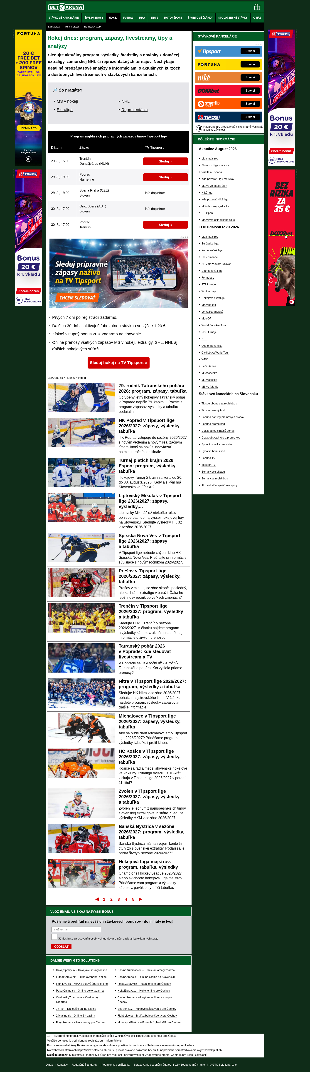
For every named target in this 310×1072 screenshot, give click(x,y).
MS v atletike (209, 373)
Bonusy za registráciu (215, 478)
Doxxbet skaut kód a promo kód (221, 437)
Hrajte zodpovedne (148, 1035)
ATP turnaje (209, 284)
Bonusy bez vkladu (213, 471)
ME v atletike (209, 379)
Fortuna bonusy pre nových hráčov (223, 417)
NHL (125, 101)
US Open (207, 213)
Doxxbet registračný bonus (218, 430)
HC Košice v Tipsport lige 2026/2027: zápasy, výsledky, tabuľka (150, 757)
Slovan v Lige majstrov (215, 165)
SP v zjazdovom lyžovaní (217, 264)
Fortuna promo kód (213, 424)
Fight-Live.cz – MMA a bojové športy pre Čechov (147, 1015)
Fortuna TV (208, 458)
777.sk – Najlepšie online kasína (76, 1008)
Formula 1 (208, 277)
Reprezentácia (92, 26)
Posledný (141, 899)
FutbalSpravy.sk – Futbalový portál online (81, 977)
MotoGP (207, 318)
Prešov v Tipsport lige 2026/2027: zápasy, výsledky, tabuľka (150, 576)
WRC (205, 359)
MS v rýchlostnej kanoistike (218, 220)
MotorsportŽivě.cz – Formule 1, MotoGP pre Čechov (149, 1022)
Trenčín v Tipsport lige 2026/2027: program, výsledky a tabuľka (151, 611)
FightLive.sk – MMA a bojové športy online (82, 983)
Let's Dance (209, 366)
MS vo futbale (210, 386)
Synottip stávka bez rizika (217, 444)
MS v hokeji (72, 26)
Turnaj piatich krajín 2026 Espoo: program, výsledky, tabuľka (148, 466)
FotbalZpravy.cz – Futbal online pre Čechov (144, 983)
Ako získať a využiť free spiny (220, 485)
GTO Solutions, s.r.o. (224, 1064)
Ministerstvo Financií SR (84, 1055)
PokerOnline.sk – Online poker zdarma (80, 990)
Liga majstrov (210, 158)
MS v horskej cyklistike (215, 206)
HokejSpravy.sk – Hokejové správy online (81, 970)
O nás (49, 1064)
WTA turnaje (209, 291)
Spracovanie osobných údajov (152, 1064)
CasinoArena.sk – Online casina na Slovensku (146, 977)
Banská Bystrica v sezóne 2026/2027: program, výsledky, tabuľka (151, 832)
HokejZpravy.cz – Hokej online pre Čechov (144, 990)
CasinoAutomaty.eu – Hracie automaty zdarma (146, 970)
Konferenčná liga (212, 250)
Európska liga (210, 243)
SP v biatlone (210, 257)
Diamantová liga (212, 270)
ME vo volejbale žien (214, 185)
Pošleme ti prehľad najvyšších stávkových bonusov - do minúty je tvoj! (112, 921)
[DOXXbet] (281, 305)
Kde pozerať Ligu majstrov (218, 179)
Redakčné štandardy (84, 1064)
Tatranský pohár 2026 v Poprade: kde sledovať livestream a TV (145, 651)
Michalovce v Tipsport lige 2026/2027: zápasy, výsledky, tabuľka (150, 721)
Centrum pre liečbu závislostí (189, 1055)
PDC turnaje (209, 332)
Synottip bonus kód (213, 451)
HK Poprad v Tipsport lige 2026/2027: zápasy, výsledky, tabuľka (150, 426)
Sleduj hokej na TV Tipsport (117, 362)
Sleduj (164, 161)
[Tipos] (281, 165)
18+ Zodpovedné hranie (190, 1064)
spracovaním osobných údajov (93, 938)
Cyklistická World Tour (215, 352)
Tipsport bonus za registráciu (219, 403)
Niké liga (207, 192)
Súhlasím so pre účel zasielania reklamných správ (108, 938)
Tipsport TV (209, 464)
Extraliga (54, 26)
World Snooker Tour (214, 325)
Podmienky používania (115, 1064)
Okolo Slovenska (212, 345)
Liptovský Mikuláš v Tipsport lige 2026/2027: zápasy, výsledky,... (150, 501)
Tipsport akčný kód (213, 410)
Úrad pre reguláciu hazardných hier (122, 1055)
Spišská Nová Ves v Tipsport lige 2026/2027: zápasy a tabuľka (149, 541)
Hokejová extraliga (213, 298)
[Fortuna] (28, 165)
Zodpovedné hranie (157, 1055)
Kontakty (62, 1064)
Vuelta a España (212, 172)
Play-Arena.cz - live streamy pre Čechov (80, 1022)
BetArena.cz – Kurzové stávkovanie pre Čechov (147, 1008)
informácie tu (114, 1040)
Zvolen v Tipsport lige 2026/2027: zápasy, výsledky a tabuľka (149, 797)
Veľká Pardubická (212, 311)
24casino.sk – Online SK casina (75, 1015)
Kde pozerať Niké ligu (215, 199)
